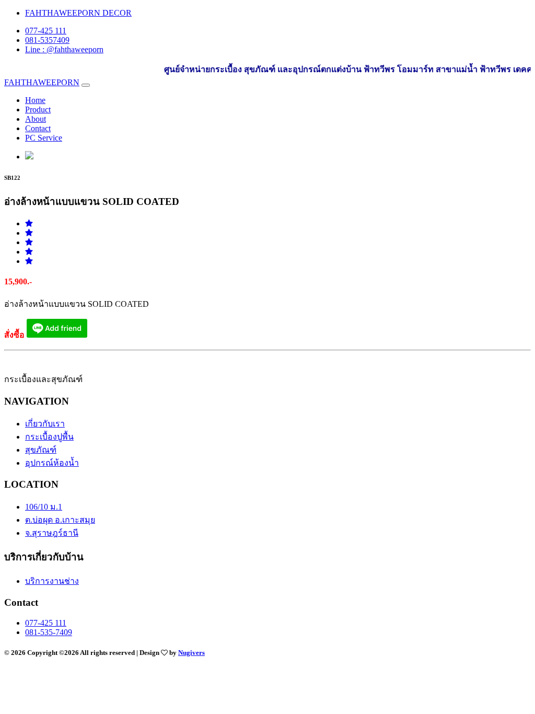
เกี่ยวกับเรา (45, 423)
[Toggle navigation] (86, 85)
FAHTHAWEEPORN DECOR (78, 12)
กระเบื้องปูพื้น (49, 436)
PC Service (43, 137)
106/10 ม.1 (43, 506)
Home (35, 100)
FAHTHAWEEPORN (41, 82)
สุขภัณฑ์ (40, 449)
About (35, 118)
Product (38, 109)
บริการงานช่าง (52, 581)
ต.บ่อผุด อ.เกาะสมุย (60, 519)
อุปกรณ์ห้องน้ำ (52, 462)
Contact (38, 128)
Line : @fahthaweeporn (64, 49)
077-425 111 (45, 30)
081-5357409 (47, 40)
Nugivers (191, 653)
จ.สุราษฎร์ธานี (51, 532)
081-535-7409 (48, 632)
